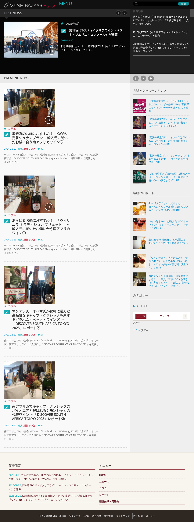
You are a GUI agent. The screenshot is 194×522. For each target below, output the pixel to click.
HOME (102, 475)
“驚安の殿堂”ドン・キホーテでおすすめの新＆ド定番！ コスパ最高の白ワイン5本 (169, 159)
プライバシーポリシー (144, 515)
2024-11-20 (10, 148)
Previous (118, 13)
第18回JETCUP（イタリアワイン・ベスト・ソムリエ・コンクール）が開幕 (96, 32)
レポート (138, 306)
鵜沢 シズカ (29, 148)
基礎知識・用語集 (109, 501)
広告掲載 (96, 515)
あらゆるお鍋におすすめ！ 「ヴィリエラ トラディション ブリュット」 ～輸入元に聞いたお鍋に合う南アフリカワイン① (41, 226)
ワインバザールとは (79, 515)
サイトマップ (123, 515)
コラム (12, 128)
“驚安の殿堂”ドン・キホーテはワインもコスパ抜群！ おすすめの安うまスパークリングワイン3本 (169, 122)
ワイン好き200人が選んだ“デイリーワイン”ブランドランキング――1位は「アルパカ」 (168, 225)
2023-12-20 (10, 334)
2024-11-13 (10, 239)
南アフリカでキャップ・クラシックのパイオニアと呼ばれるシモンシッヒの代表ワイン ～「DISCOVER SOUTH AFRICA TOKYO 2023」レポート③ (41, 412)
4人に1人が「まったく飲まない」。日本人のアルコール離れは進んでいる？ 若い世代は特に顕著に (168, 206)
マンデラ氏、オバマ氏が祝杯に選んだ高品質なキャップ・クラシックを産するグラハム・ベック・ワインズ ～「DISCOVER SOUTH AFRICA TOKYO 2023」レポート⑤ (41, 319)
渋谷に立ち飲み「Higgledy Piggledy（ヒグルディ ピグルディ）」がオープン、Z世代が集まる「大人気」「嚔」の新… (161, 20)
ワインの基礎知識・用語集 (52, 515)
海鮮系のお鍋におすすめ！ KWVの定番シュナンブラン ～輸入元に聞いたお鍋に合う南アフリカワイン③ (40, 137)
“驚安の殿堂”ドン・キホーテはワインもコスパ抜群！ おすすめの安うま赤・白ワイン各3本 (169, 141)
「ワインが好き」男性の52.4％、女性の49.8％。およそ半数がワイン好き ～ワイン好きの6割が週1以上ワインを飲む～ (168, 262)
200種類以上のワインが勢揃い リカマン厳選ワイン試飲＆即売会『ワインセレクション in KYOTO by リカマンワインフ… (161, 47)
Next (124, 13)
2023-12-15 (10, 425)
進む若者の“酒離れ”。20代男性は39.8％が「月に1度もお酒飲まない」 (169, 241)
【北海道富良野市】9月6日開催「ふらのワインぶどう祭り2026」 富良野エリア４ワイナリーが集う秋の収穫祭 (169, 106)
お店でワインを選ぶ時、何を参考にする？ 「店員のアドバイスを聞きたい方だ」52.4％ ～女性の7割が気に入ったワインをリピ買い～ (169, 281)
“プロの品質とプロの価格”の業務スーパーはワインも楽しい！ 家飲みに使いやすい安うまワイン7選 (169, 177)
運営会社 (108, 515)
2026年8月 (73, 23)
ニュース (165, 316)
